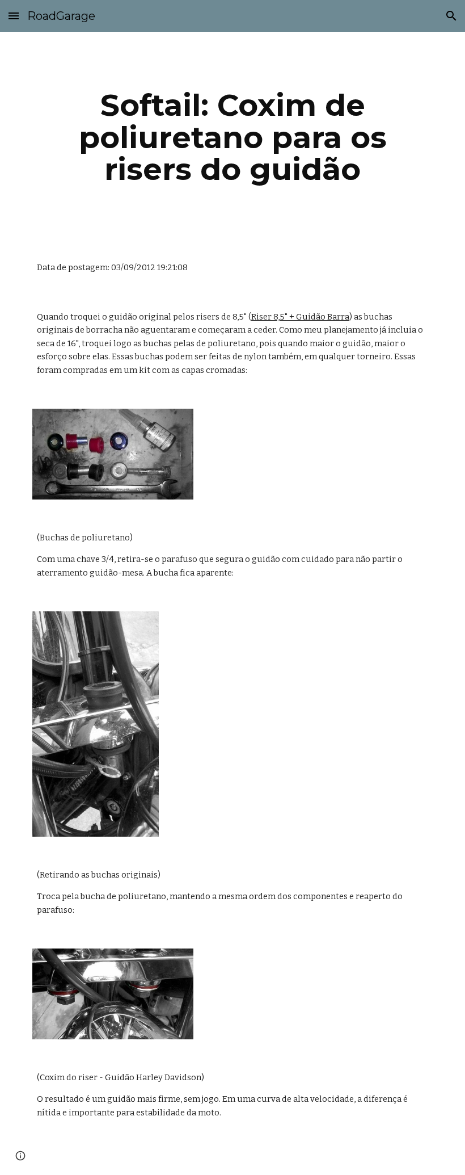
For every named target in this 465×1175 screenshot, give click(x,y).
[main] (232, 137)
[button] (13, 15)
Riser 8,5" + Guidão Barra (300, 317)
